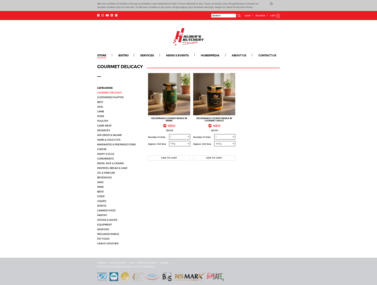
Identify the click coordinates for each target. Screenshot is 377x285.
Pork (100, 116)
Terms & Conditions (146, 263)
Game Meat (104, 125)
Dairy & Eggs (105, 153)
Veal (100, 106)
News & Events (177, 55)
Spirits (101, 205)
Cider (101, 196)
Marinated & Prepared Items (116, 144)
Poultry (102, 120)
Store (101, 55)
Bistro (123, 55)
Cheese (102, 149)
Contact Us (267, 55)
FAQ (131, 263)
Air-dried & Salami (109, 135)
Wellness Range (108, 234)
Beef (100, 102)
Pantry (102, 215)
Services (147, 55)
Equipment (104, 224)
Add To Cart (169, 158)
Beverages (104, 177)
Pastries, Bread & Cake (112, 168)
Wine (100, 186)
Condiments (105, 158)
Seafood (103, 229)
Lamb (100, 111)
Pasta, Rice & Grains (110, 163)
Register (260, 15)
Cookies (164, 263)
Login (247, 15)
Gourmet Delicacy (109, 92)
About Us (239, 55)
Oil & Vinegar (106, 172)
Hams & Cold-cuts (108, 139)
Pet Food (103, 238)
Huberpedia (210, 55)
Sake (100, 182)
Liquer (101, 201)
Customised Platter (110, 97)
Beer (100, 191)
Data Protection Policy (239, 7)
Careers (101, 263)
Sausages (103, 130)
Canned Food (106, 210)
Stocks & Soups (107, 219)
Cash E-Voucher (108, 243)
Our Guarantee (117, 263)
